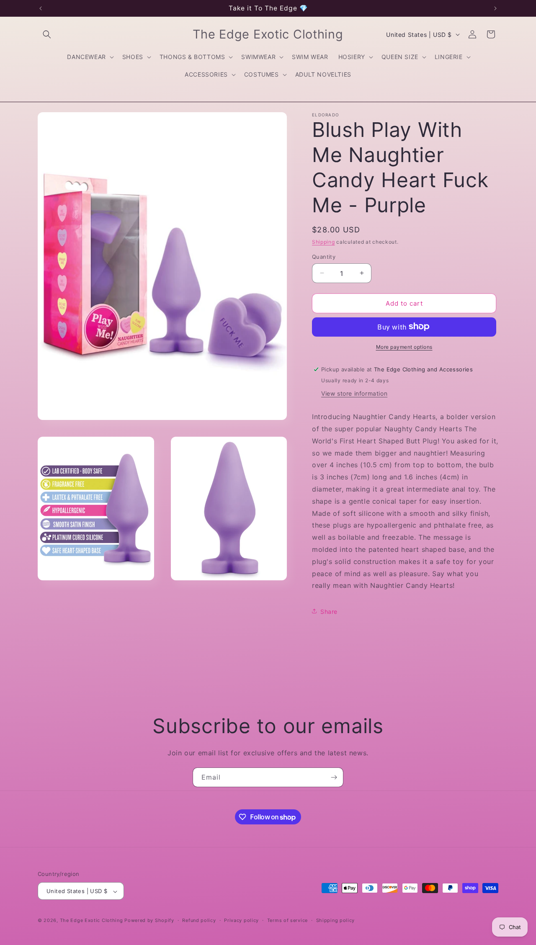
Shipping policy (335, 920)
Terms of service (287, 920)
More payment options (404, 346)
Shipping (323, 242)
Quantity (323, 256)
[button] (47, 34)
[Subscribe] (334, 777)
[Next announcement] (495, 8)
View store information (354, 393)
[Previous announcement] (40, 8)
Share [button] (329, 611)
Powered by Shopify (149, 921)
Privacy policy (241, 920)
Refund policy (199, 920)
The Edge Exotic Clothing (92, 921)
